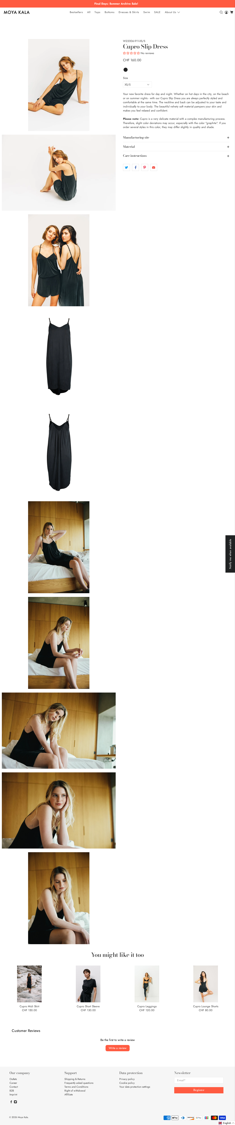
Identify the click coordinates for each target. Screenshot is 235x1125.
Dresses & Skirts (129, 12)
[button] (131, 53)
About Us (170, 12)
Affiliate (68, 1094)
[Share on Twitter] (126, 167)
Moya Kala (23, 1117)
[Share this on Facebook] (135, 167)
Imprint (13, 1094)
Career (13, 1083)
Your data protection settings (134, 1087)
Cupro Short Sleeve (88, 1006)
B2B (12, 1090)
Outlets (13, 1079)
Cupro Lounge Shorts (205, 1006)
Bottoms (110, 12)
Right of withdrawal (74, 1090)
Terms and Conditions (76, 1087)
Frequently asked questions (78, 1083)
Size (125, 78)
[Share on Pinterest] (144, 167)
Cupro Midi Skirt (29, 1006)
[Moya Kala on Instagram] (15, 1102)
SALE (157, 12)
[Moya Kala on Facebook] (11, 1102)
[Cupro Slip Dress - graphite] (59, 85)
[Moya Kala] (17, 12)
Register (198, 1090)
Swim (146, 12)
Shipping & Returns (74, 1079)
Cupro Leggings (147, 1006)
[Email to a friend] (153, 167)
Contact (14, 1087)
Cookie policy (127, 1083)
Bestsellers (76, 12)
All (89, 12)
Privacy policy (127, 1079)
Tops (97, 12)
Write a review (117, 1048)
